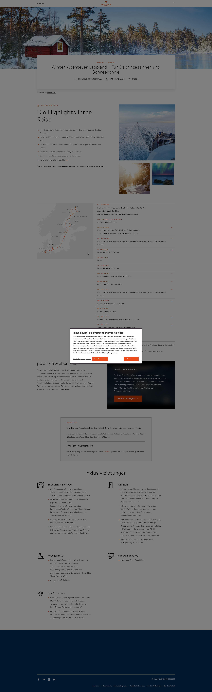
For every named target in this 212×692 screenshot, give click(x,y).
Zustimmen (131, 359)
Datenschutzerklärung (99, 353)
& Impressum (113, 353)
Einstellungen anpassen (82, 359)
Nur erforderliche (100, 359)
